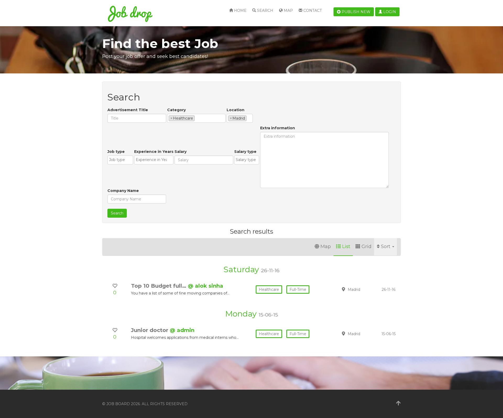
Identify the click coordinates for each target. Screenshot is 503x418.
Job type (116, 151)
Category (176, 110)
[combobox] (196, 118)
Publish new (355, 11)
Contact (312, 10)
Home (240, 10)
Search (264, 10)
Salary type (245, 151)
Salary (180, 151)
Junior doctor (150, 330)
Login (389, 11)
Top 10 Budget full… (159, 286)
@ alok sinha (205, 286)
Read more (364, 289)
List (346, 246)
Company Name (123, 190)
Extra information (277, 128)
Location (235, 110)
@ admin (182, 330)
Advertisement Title (127, 110)
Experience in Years (153, 151)
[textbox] (197, 118)
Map (288, 10)
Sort (386, 246)
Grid (366, 246)
